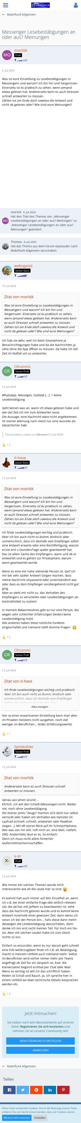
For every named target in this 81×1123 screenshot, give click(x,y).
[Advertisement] (40, 153)
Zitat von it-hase (18, 681)
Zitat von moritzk (18, 296)
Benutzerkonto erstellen (40, 1041)
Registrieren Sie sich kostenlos (42, 1026)
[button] (5, 5)
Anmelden (41, 1050)
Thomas (16, 242)
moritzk (16, 212)
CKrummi (41, 434)
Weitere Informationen (17, 1117)
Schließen (39, 1117)
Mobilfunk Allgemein (25, 250)
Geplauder (62, 246)
